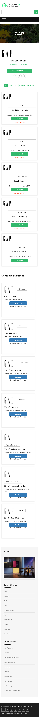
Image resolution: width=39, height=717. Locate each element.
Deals (15, 85)
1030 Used (23, 64)
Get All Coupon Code (19, 71)
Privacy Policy (18, 714)
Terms (26, 714)
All (5, 85)
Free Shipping (30, 85)
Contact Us (9, 714)
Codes (10, 85)
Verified (14, 64)
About (3, 714)
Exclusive (22, 85)
